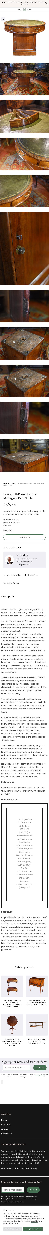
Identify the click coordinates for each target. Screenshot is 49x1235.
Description (7, 596)
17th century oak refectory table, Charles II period (36, 1041)
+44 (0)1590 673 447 (27, 558)
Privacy (6, 1223)
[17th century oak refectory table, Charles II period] (36, 1024)
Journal (4, 1129)
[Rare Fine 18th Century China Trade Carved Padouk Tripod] (12, 1024)
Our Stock (6, 1124)
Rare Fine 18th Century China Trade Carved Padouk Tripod (12, 1042)
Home (5, 483)
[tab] (17, 596)
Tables (12, 483)
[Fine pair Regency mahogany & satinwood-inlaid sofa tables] (12, 986)
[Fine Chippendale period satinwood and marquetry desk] (36, 986)
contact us (18, 1168)
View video (24, 537)
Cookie (34, 1221)
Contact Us (6, 1133)
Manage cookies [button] (12, 1229)
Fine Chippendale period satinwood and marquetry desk (37, 1003)
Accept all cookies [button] (33, 1229)
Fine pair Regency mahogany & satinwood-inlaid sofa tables (12, 1004)
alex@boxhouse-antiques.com (25, 563)
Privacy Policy (40, 1075)
